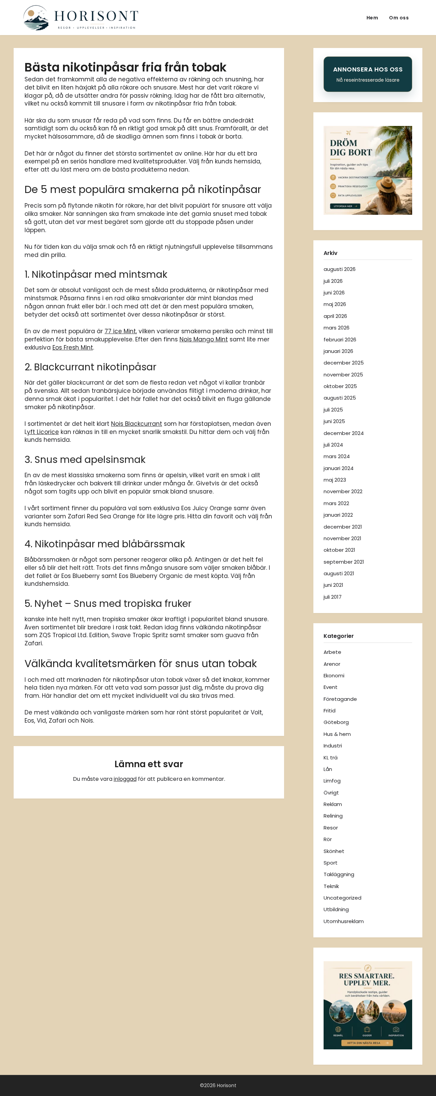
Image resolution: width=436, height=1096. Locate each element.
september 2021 (344, 561)
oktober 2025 (340, 386)
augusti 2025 (340, 397)
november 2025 (343, 374)
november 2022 (343, 491)
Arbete (332, 652)
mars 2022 (336, 503)
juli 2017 (333, 596)
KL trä (331, 757)
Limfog (332, 780)
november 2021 (342, 538)
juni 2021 (333, 585)
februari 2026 (340, 339)
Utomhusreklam (344, 921)
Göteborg (336, 722)
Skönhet (334, 851)
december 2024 (344, 433)
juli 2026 (333, 281)
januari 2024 (339, 468)
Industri (333, 745)
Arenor (332, 663)
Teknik (331, 886)
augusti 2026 (340, 269)
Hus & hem (337, 734)
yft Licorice (43, 432)
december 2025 (344, 362)
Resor (331, 827)
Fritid (330, 710)
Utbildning (336, 909)
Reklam (333, 804)
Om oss (399, 17)
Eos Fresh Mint (72, 347)
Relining (333, 815)
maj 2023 (335, 479)
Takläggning (339, 874)
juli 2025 (333, 409)
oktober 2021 (339, 549)
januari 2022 (338, 514)
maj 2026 (335, 304)
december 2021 (343, 526)
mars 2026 (336, 327)
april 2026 (335, 316)
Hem (372, 17)
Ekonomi (334, 675)
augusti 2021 (339, 573)
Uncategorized (342, 897)
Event (331, 687)
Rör (328, 839)
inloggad (125, 779)
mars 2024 (337, 456)
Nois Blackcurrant (136, 424)
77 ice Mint (120, 331)
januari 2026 (338, 351)
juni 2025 (334, 421)
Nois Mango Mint (204, 339)
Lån (328, 769)
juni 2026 (334, 292)
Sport (331, 862)
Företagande (340, 699)
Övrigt (331, 792)
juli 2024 (333, 444)
